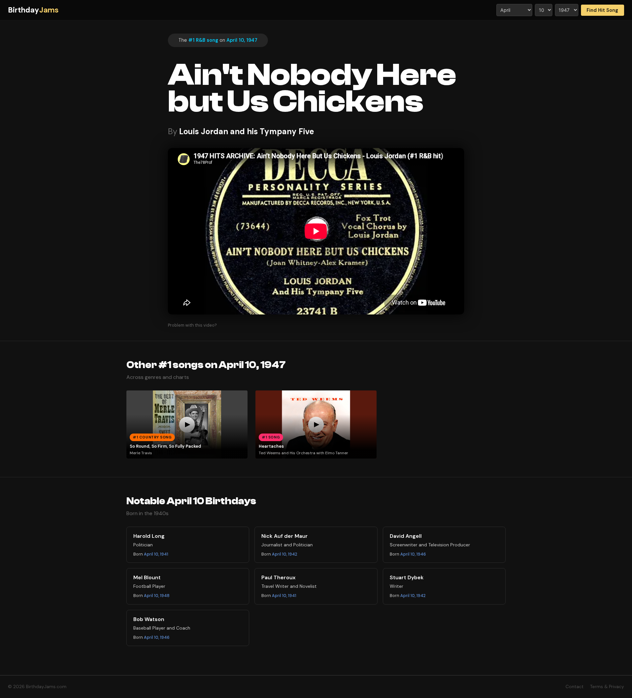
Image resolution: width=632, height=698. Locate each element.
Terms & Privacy (607, 686)
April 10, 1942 (284, 554)
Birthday (33, 10)
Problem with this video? (192, 325)
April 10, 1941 (156, 554)
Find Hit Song (602, 10)
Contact (575, 686)
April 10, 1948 (157, 595)
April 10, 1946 (413, 554)
